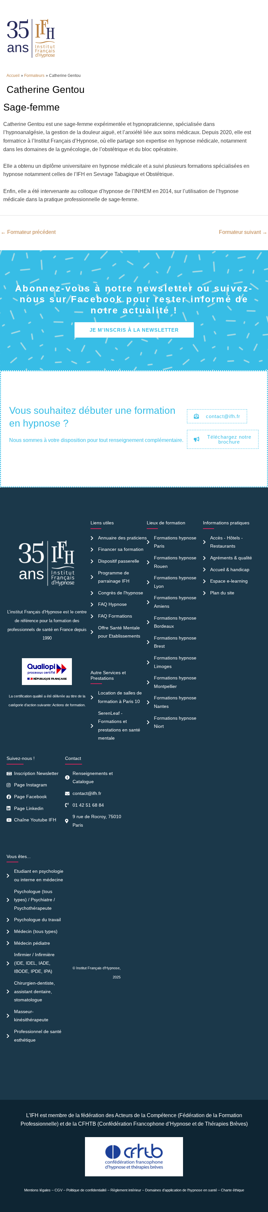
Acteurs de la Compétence (145, 1115)
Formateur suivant (243, 232)
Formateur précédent (28, 232)
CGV (58, 1190)
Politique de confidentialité (86, 1190)
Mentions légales (37, 1190)
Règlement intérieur (125, 1190)
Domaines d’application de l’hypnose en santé (181, 1190)
